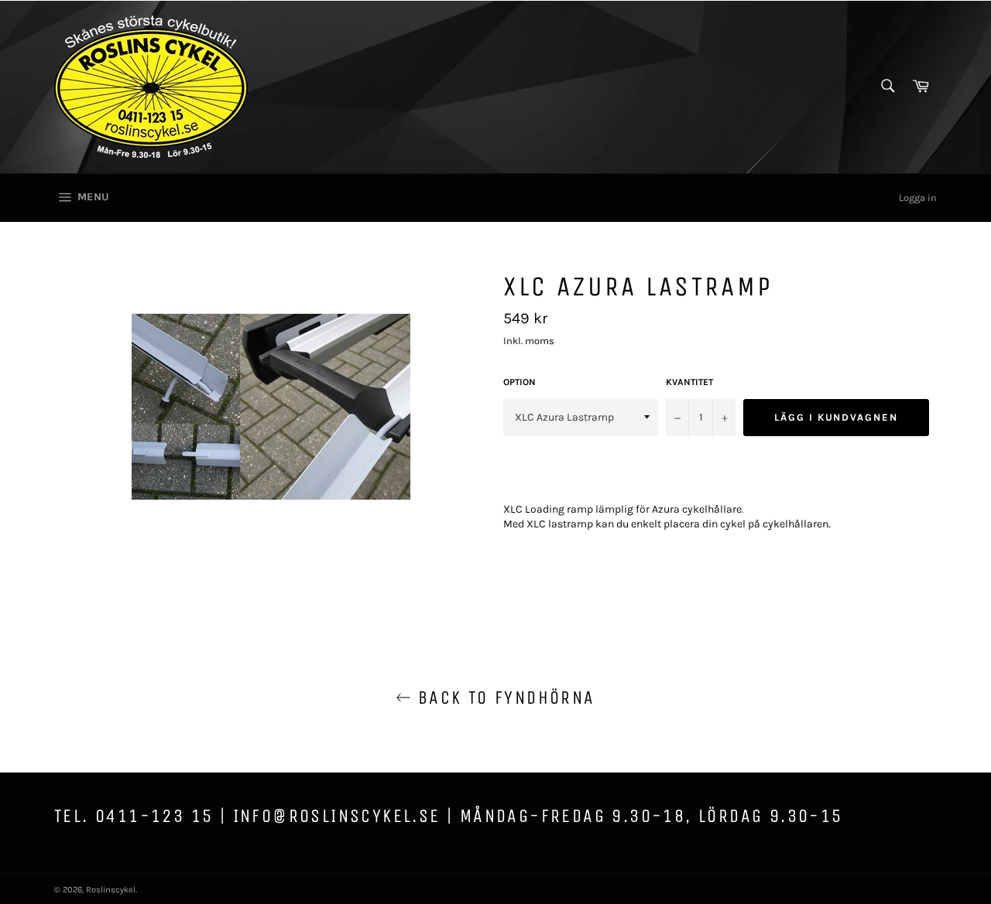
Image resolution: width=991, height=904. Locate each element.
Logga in (918, 197)
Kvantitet (689, 382)
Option (519, 382)
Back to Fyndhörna (503, 697)
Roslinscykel (110, 890)
